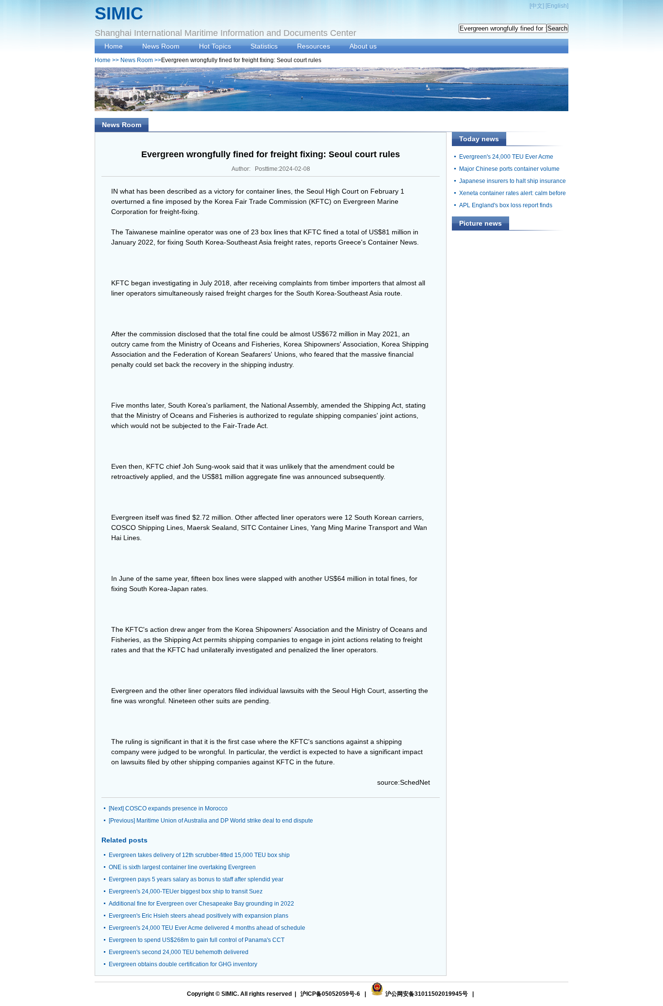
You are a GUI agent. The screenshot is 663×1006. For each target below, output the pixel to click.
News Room (161, 46)
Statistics (264, 46)
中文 (537, 5)
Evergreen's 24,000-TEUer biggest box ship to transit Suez (186, 891)
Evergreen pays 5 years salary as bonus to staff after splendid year (196, 879)
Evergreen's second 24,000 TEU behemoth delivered (179, 952)
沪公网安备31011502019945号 (426, 993)
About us (363, 46)
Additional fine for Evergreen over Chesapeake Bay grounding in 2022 (201, 903)
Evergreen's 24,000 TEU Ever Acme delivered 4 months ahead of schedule (207, 927)
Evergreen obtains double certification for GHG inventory (183, 964)
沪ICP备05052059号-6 (330, 993)
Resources (313, 46)
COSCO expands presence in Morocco (176, 808)
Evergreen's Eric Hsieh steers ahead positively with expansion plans (198, 915)
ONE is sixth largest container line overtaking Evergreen (182, 867)
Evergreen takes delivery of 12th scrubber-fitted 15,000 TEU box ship (199, 855)
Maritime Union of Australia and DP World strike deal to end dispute (224, 820)
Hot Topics (215, 46)
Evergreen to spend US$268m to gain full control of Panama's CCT (196, 940)
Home (113, 46)
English (557, 5)
